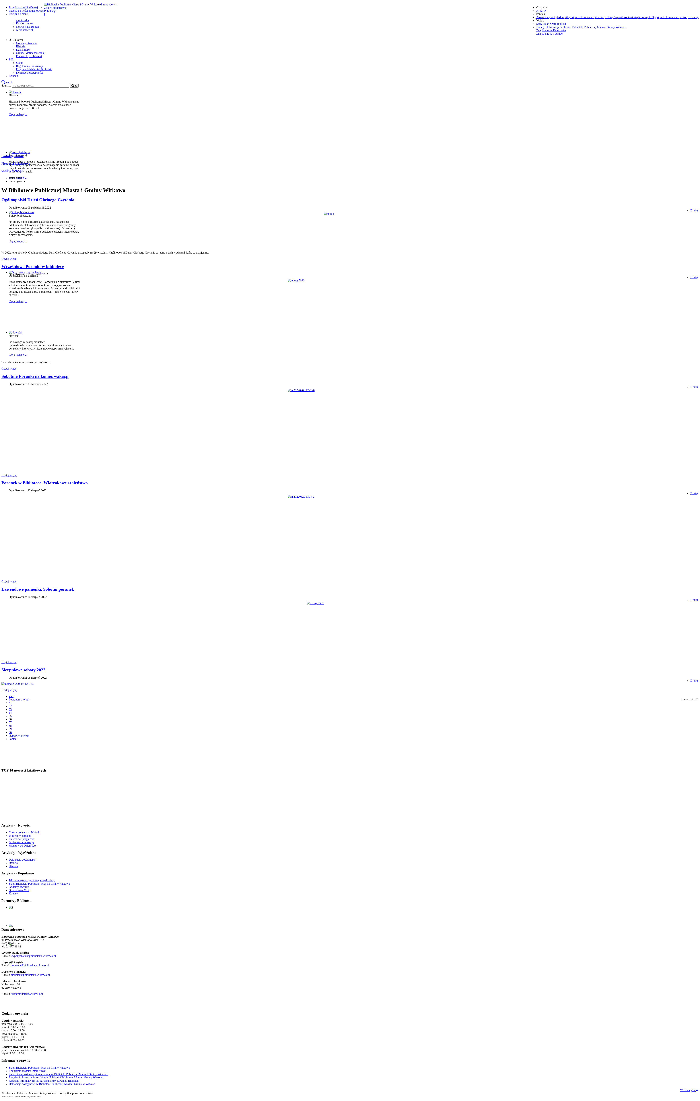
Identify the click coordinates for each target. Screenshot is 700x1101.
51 (10, 702)
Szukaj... (6, 85)
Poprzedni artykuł (19, 699)
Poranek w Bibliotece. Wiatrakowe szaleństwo (44, 482)
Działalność (23, 49)
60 (10, 732)
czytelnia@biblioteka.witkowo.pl (30, 965)
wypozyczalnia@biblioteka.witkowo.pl (33, 955)
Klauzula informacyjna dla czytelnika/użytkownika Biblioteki (44, 1080)
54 (10, 712)
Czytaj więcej (9, 258)
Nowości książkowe (27, 26)
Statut (19, 62)
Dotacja (13, 862)
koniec (12, 738)
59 (10, 729)
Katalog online (24, 23)
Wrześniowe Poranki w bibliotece (32, 266)
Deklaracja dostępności (29, 72)
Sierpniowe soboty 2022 (23, 670)
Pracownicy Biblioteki (29, 56)
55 (10, 715)
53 (10, 709)
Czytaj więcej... (18, 114)
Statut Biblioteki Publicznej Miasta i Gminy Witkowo (39, 1067)
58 (10, 725)
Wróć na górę (688, 1090)
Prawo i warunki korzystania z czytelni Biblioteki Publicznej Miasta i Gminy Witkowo (58, 1074)
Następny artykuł (18, 735)
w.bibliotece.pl (24, 30)
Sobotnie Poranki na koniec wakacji (35, 376)
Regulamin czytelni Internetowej (27, 1070)
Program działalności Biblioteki (34, 69)
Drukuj (694, 210)
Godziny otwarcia (26, 43)
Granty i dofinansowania (30, 52)
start (11, 696)
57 (10, 722)
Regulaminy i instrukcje (29, 66)
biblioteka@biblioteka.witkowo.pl (30, 974)
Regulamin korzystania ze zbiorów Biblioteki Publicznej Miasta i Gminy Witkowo (56, 1077)
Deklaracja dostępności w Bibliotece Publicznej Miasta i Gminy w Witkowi (52, 1084)
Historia (20, 46)
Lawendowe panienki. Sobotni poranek (37, 589)
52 (10, 706)
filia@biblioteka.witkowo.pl (27, 993)
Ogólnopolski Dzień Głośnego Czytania (37, 199)
